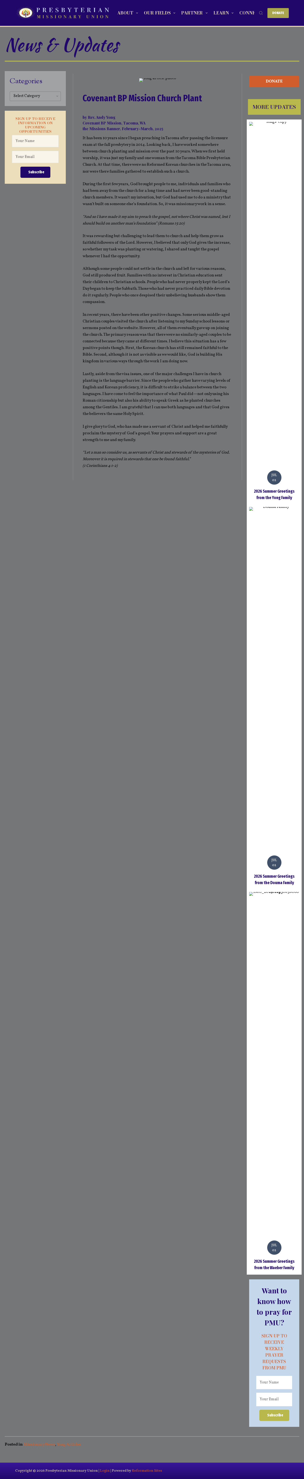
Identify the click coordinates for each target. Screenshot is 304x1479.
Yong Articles (69, 1444)
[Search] (261, 13)
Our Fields (157, 13)
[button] (35, 172)
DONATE (278, 13)
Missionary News (39, 1444)
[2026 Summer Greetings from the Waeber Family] (274, 1082)
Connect (250, 13)
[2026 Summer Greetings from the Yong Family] (274, 312)
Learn (221, 13)
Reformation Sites (147, 1470)
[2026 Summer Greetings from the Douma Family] (274, 697)
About (125, 13)
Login (105, 1470)
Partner (192, 13)
